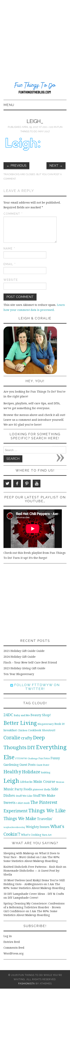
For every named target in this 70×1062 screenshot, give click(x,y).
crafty (26, 738)
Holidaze (31, 771)
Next (56, 165)
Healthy (12, 771)
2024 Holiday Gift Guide (20, 656)
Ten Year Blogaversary (19, 674)
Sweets (10, 803)
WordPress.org (14, 953)
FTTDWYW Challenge (26, 758)
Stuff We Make (44, 795)
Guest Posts (27, 765)
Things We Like (47, 810)
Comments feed (14, 947)
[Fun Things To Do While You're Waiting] (35, 88)
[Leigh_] (23, 146)
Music (9, 789)
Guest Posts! (42, 765)
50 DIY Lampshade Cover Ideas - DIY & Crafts (34, 893)
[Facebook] (17, 483)
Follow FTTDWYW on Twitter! (36, 687)
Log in (8, 936)
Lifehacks (26, 781)
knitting (45, 772)
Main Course (44, 782)
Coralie (12, 738)
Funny (55, 758)
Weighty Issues (37, 827)
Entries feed (12, 941)
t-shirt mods (23, 803)
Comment (13, 213)
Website (11, 279)
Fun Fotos (44, 758)
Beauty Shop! (41, 715)
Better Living (20, 723)
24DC (8, 715)
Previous (16, 165)
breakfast (10, 730)
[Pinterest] (27, 483)
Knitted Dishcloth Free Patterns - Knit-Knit (33, 866)
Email (10, 264)
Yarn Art (47, 834)
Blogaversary (46, 724)
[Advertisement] (35, 36)
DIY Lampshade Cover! (23, 897)
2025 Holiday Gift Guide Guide (24, 650)
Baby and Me (22, 715)
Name (9, 248)
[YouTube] (36, 483)
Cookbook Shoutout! (41, 730)
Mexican (60, 782)
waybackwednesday (14, 827)
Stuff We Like (24, 795)
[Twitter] (7, 483)
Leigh (11, 781)
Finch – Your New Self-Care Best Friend (30, 662)
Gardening (11, 765)
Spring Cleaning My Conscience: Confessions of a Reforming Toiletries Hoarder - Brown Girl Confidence (34, 907)
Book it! (59, 723)
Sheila (47, 789)
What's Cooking (31, 834)
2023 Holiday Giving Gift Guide (24, 668)
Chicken (22, 730)
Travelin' (44, 819)
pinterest (38, 789)
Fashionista (26, 983)
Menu (9, 105)
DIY (31, 747)
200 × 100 (47, 127)
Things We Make (20, 818)
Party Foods (23, 789)
